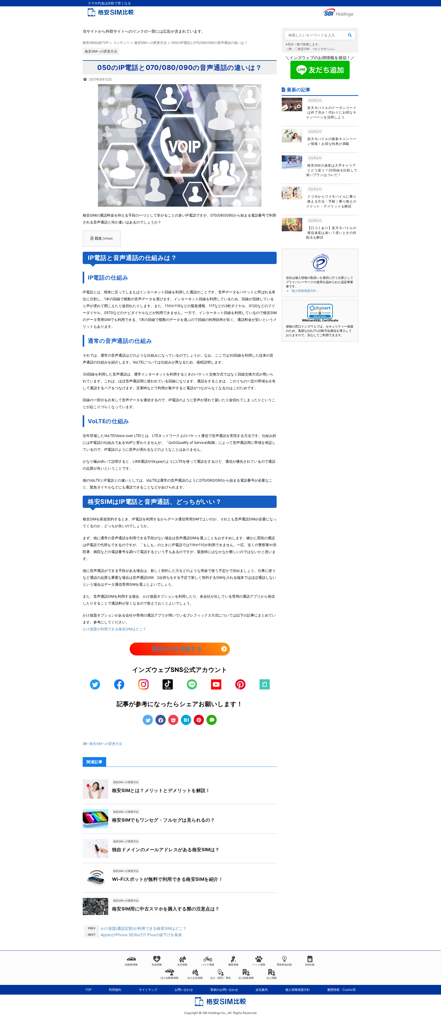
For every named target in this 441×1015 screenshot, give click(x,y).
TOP (88, 990)
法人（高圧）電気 (220, 977)
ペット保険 (258, 964)
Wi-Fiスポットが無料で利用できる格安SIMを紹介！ (167, 879)
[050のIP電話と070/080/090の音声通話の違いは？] (186, 720)
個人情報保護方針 (297, 990)
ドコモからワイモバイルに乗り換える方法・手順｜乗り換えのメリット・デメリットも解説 (331, 201)
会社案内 (261, 990)
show (108, 238)
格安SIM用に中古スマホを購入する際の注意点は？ (166, 908)
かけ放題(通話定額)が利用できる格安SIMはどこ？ (144, 928)
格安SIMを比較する (177, 649)
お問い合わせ (184, 990)
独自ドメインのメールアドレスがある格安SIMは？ (166, 849)
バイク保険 (207, 964)
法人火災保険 (195, 977)
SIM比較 (310, 964)
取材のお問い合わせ (224, 990)
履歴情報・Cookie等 (341, 990)
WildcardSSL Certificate (320, 320)
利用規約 (115, 990)
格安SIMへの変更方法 (106, 744)
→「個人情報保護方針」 (302, 291)
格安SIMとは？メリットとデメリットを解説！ (161, 790)
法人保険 (271, 977)
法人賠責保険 (246, 977)
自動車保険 (131, 964)
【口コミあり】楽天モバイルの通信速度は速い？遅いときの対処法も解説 (331, 233)
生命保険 (157, 964)
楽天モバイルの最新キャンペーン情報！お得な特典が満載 (332, 141)
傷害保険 (233, 964)
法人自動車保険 (169, 977)
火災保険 (182, 964)
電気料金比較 (284, 964)
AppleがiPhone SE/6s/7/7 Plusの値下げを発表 (141, 934)
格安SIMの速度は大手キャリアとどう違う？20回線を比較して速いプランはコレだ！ (331, 170)
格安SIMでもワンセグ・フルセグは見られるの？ (163, 820)
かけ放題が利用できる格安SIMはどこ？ (114, 629)
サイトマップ (148, 990)
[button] (320, 311)
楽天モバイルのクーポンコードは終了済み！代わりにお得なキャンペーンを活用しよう (331, 112)
